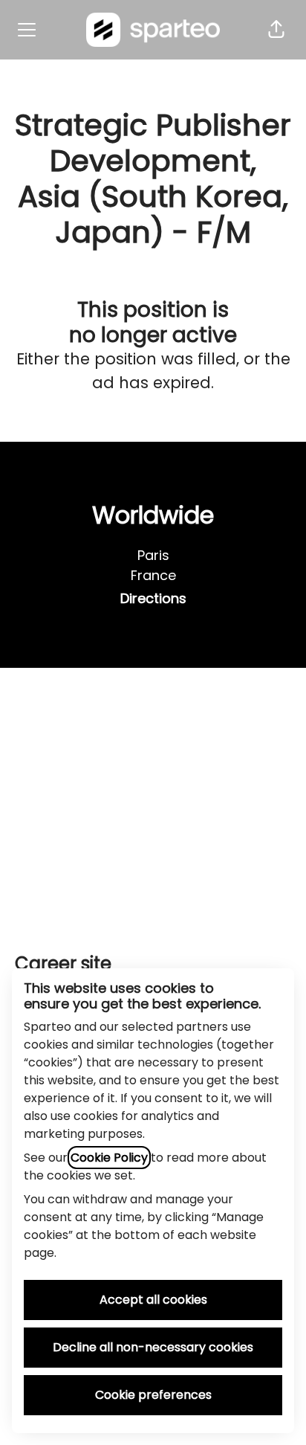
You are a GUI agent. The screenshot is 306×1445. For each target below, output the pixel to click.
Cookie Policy (109, 1157)
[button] (276, 30)
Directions (153, 598)
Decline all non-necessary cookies (153, 1347)
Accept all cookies (153, 1299)
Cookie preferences (153, 1394)
